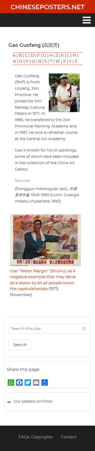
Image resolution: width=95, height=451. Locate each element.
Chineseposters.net (47, 7)
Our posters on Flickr (33, 401)
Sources (22, 181)
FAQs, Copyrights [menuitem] (35, 437)
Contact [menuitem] (69, 437)
